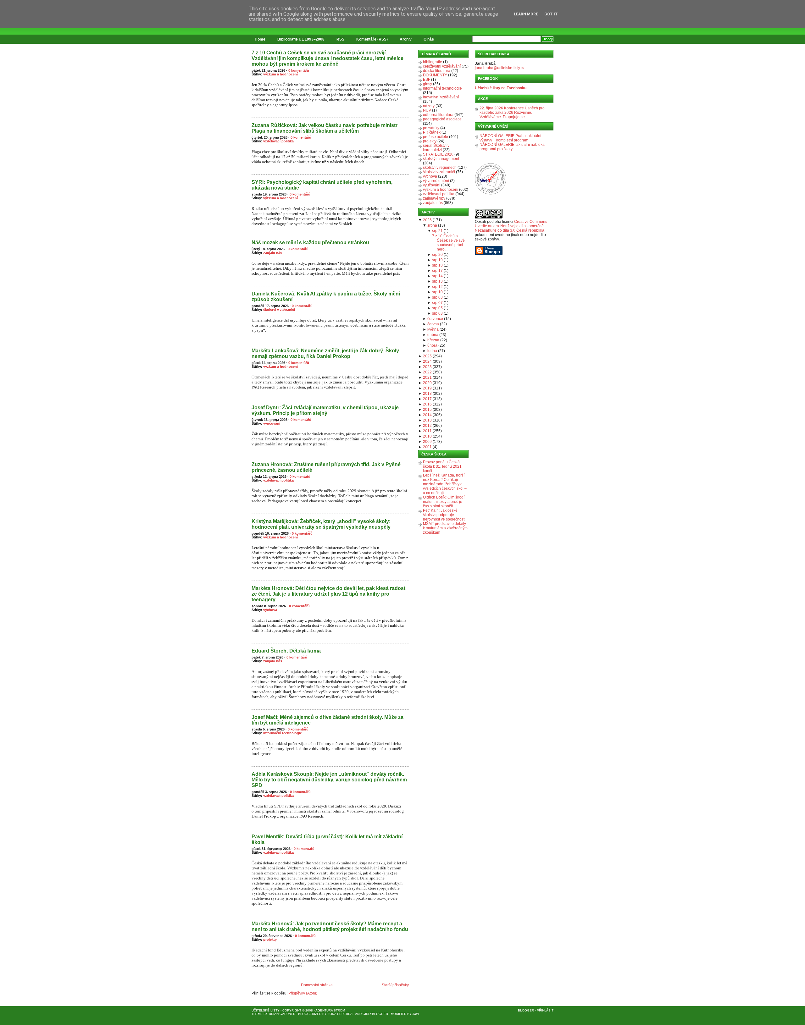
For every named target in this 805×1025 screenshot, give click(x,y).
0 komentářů (298, 70)
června (433, 324)
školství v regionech (440, 167)
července (435, 319)
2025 (427, 356)
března (433, 340)
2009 (427, 441)
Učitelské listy (266, 1010)
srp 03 (437, 313)
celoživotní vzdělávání (442, 66)
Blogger (526, 1010)
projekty (270, 939)
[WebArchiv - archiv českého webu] (490, 193)
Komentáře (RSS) (372, 39)
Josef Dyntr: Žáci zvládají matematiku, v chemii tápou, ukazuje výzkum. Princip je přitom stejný (325, 410)
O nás (429, 39)
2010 (427, 436)
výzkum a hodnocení (280, 74)
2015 (427, 409)
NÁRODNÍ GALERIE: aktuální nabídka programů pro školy (512, 146)
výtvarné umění (436, 181)
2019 (427, 388)
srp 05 (437, 308)
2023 (427, 367)
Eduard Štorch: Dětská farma (286, 650)
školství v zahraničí (279, 309)
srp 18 (437, 265)
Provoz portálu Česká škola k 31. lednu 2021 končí (442, 466)
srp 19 (437, 260)
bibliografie (432, 62)
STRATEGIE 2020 (438, 154)
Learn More (526, 14)
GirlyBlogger (375, 1014)
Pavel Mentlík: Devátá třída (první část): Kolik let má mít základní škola (327, 839)
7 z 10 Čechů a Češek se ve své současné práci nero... (448, 242)
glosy (427, 84)
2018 (427, 393)
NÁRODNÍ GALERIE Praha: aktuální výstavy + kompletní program (510, 138)
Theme (257, 1014)
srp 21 (437, 231)
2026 (427, 220)
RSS (340, 39)
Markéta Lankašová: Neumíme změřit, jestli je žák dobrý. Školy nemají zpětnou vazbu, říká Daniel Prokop (325, 353)
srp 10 (437, 292)
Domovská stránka (317, 985)
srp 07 (437, 302)
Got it (551, 14)
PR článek (432, 132)
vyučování (271, 423)
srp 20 (437, 254)
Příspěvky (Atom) (302, 993)
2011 (427, 431)
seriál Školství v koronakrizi (436, 147)
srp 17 (437, 270)
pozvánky (431, 128)
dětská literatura (436, 71)
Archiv (406, 39)
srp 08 (437, 297)
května (433, 329)
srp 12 (437, 286)
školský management (441, 159)
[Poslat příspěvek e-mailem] (252, 114)
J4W (416, 1014)
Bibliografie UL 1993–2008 (301, 39)
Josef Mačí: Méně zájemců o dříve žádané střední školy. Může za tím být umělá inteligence (327, 719)
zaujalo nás (272, 253)
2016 (427, 404)
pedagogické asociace (442, 119)
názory (429, 106)
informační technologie (282, 733)
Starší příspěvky (395, 985)
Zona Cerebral (341, 1014)
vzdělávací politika (278, 141)
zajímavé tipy (434, 198)
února (432, 345)
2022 (427, 372)
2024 (427, 361)
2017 (427, 399)
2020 (427, 383)
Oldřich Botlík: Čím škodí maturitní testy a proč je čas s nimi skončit (443, 501)
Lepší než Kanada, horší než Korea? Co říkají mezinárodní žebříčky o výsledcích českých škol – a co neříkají (445, 484)
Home (260, 39)
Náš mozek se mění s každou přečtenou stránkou (310, 242)
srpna (432, 225)
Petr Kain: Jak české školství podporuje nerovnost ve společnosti (444, 514)
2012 (427, 425)
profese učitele (435, 137)
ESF (426, 79)
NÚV (427, 110)
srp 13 (437, 281)
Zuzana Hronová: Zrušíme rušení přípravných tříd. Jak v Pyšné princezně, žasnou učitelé (326, 467)
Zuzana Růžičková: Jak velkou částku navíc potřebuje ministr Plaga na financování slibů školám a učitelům (324, 128)
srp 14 (437, 276)
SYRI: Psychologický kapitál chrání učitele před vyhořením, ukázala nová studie (322, 184)
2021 (427, 377)
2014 (427, 415)
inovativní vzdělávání (441, 97)
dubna (432, 335)
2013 (427, 420)
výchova (270, 610)
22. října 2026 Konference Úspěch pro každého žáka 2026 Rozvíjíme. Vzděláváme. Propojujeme (512, 112)
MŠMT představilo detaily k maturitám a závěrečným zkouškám (445, 528)
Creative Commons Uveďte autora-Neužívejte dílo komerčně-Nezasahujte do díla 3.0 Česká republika (511, 226)
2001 (427, 447)
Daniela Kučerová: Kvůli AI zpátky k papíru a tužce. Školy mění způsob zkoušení (326, 296)
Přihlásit (545, 1010)
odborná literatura (438, 115)
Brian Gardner (282, 1014)
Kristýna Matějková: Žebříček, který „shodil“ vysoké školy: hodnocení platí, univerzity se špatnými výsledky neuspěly (321, 524)
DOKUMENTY (435, 75)
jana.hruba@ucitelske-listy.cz (500, 68)
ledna (432, 351)
